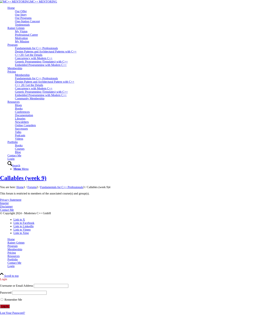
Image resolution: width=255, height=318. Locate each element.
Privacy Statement (10, 199)
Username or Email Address (16, 285)
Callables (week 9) (23, 178)
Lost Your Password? (12, 312)
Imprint (4, 203)
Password (5, 292)
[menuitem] (131, 16)
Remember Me (13, 299)
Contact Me (7, 209)
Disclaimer (6, 206)
